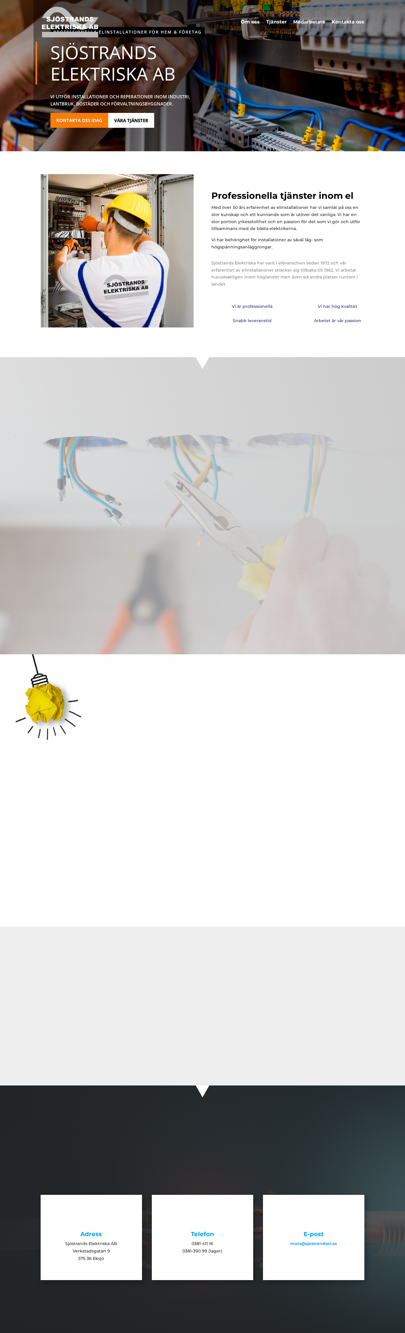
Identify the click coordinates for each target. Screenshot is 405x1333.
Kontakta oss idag (79, 120)
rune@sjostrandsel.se (119, 1040)
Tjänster (276, 22)
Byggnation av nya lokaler (118, 815)
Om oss (250, 22)
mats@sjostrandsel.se (285, 1040)
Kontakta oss (348, 22)
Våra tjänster (131, 120)
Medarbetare (309, 22)
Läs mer (58, 851)
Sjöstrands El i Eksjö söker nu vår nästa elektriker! (286, 815)
